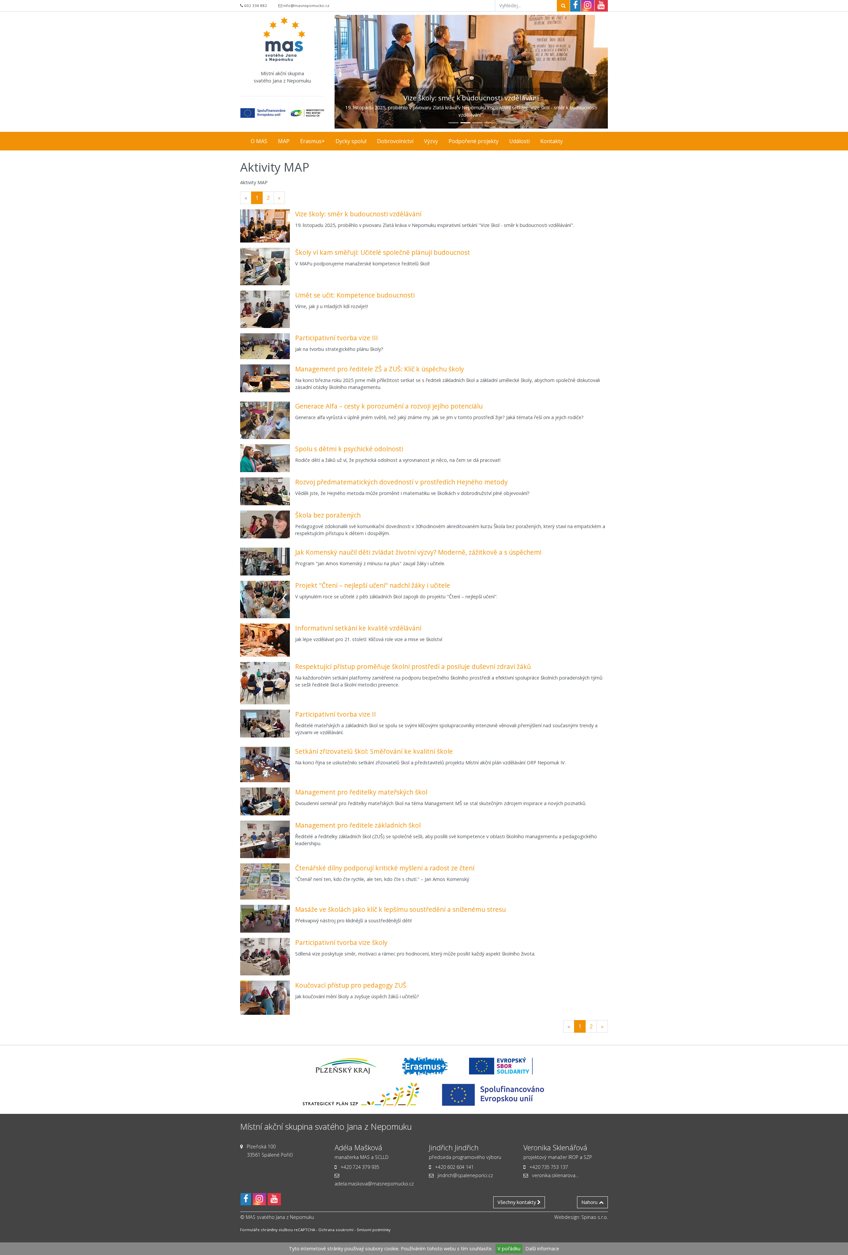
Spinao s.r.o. (594, 1217)
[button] (355, 72)
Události (519, 141)
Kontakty (551, 141)
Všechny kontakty (517, 1202)
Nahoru (590, 1202)
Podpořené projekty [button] (474, 141)
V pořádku (509, 1248)
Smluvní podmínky (374, 1229)
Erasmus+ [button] (312, 141)
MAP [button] (284, 141)
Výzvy (431, 141)
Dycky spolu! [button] (351, 141)
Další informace (542, 1248)
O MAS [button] (259, 141)
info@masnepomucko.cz (306, 5)
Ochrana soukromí (335, 1229)
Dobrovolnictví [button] (395, 141)
